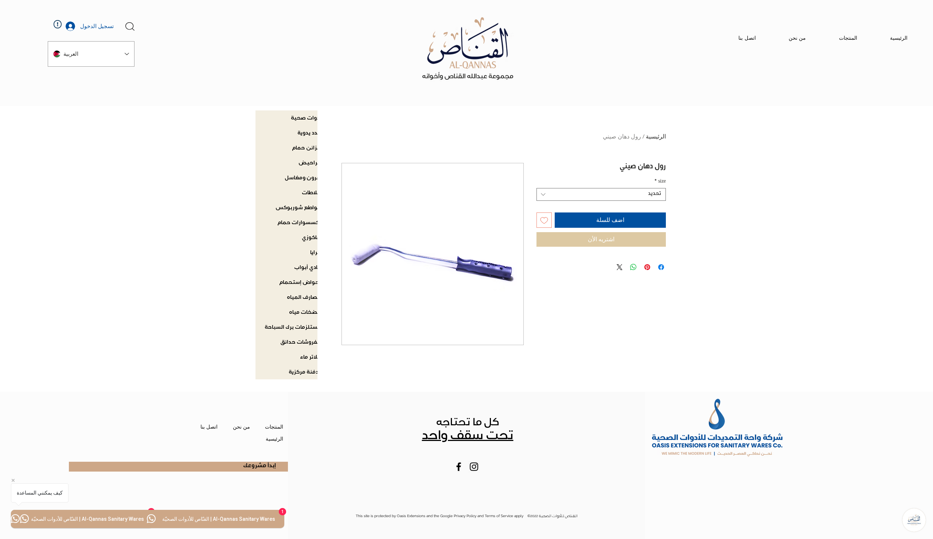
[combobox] (601, 194)
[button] (129, 26)
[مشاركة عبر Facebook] (661, 267)
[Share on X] (619, 267)
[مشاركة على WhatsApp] (633, 267)
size (660, 181)
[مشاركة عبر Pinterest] (647, 267)
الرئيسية (656, 136)
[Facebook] (458, 466)
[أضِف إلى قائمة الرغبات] (544, 220)
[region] (131, 19)
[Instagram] (474, 466)
